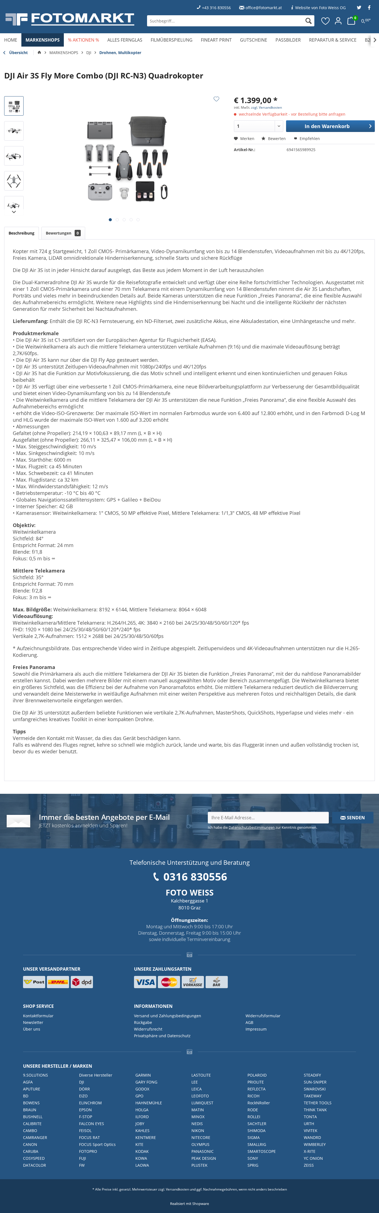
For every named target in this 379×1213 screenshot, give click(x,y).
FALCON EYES (91, 1123)
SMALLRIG (256, 1144)
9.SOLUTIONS (35, 1075)
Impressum (256, 1029)
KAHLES (142, 1130)
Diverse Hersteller (95, 1075)
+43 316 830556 (216, 7)
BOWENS (31, 1102)
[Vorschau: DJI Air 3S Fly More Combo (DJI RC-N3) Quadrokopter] (14, 106)
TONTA (310, 1116)
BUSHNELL (32, 1116)
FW (82, 1165)
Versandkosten (177, 1189)
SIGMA (253, 1137)
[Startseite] (39, 53)
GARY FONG (146, 1082)
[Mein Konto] (338, 20)
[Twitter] (359, 7)
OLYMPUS (200, 1144)
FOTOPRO (88, 1151)
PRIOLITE (255, 1082)
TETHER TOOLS (318, 1102)
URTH (309, 1123)
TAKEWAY (313, 1095)
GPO (139, 1095)
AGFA (28, 1082)
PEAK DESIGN (203, 1158)
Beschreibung (21, 233)
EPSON (85, 1109)
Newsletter (33, 1022)
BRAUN (29, 1109)
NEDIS (197, 1123)
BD (25, 1095)
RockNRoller (258, 1102)
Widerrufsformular (263, 1015)
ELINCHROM (90, 1102)
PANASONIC (202, 1151)
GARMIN (143, 1075)
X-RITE (309, 1151)
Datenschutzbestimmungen (252, 827)
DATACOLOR (34, 1165)
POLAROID (257, 1075)
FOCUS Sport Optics (97, 1144)
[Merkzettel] (325, 20)
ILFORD (142, 1116)
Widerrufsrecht (148, 1029)
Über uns (31, 1029)
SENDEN (355, 818)
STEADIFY (312, 1075)
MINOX (197, 1116)
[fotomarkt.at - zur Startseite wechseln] (70, 19)
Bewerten (277, 138)
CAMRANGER (35, 1137)
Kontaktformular (38, 1015)
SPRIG (252, 1165)
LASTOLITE (201, 1075)
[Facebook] (369, 7)
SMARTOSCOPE (261, 1151)
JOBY (139, 1123)
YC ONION (313, 1158)
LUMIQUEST (202, 1102)
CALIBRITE (32, 1123)
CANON (30, 1144)
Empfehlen (309, 138)
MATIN (197, 1109)
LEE (194, 1082)
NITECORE (200, 1137)
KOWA (141, 1158)
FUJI (82, 1158)
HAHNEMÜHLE (148, 1102)
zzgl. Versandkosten (266, 107)
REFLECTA (256, 1089)
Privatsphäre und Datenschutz (162, 1035)
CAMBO (30, 1130)
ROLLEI (253, 1116)
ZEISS (309, 1165)
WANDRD (312, 1137)
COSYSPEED (34, 1158)
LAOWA (142, 1165)
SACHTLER (256, 1123)
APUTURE (31, 1089)
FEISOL (85, 1130)
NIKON (197, 1130)
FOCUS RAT (89, 1137)
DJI (81, 1082)
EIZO (83, 1095)
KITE (139, 1144)
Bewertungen (62, 233)
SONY (252, 1158)
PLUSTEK (199, 1165)
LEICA (196, 1089)
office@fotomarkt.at (264, 7)
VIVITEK (310, 1130)
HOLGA (141, 1109)
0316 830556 (195, 876)
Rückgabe (143, 1022)
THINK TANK (315, 1109)
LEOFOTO (200, 1095)
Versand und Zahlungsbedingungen (167, 1015)
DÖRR (84, 1089)
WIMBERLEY (315, 1144)
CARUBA (30, 1151)
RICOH (253, 1095)
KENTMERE (145, 1137)
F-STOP (85, 1116)
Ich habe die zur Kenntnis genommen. (262, 827)
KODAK (142, 1151)
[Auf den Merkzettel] (216, 99)
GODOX (142, 1089)
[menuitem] (230, 20)
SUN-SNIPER (315, 1082)
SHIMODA (256, 1130)
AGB (249, 1022)
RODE (252, 1109)
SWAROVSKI (315, 1089)
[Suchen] (308, 20)
